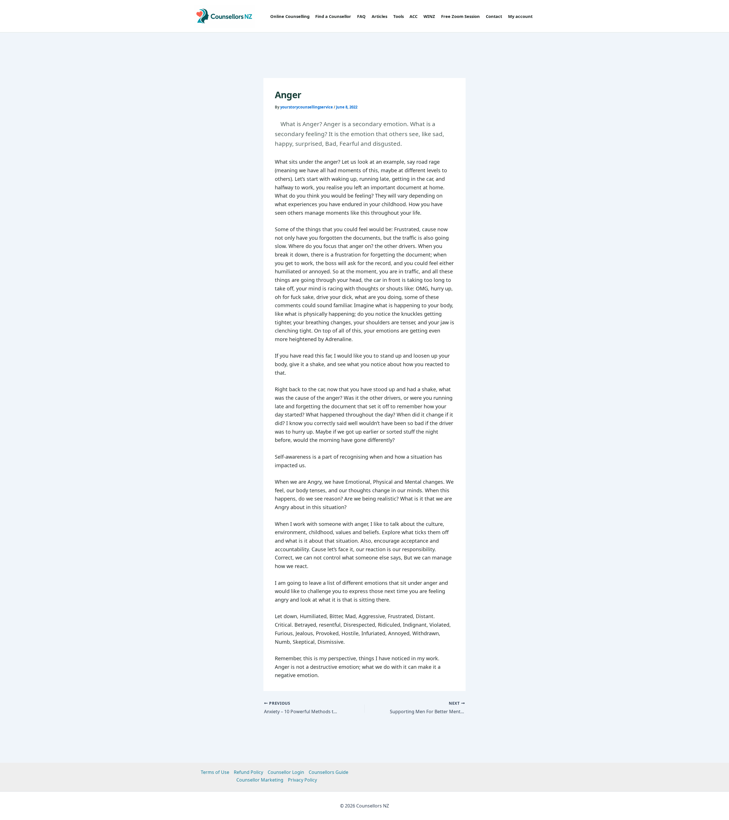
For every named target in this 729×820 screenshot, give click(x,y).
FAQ (361, 16)
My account (520, 16)
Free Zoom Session (460, 16)
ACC (413, 16)
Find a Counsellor (333, 16)
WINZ (429, 16)
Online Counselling (290, 16)
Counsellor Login (286, 772)
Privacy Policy (302, 780)
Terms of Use (215, 772)
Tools (398, 16)
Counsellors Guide (328, 772)
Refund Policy (248, 772)
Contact (494, 16)
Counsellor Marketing (259, 780)
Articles (379, 16)
